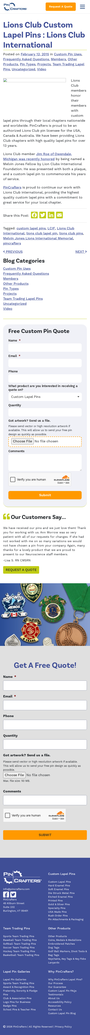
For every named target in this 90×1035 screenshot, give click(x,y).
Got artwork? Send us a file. (29, 421)
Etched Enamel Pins (60, 896)
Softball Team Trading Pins (19, 943)
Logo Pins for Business (16, 1002)
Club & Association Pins (17, 998)
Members (58, 59)
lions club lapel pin (41, 233)
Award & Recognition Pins (18, 987)
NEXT (80, 252)
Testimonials (55, 994)
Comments (16, 451)
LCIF (51, 228)
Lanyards (53, 962)
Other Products (15, 284)
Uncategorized (23, 69)
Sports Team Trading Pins (18, 936)
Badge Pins (10, 1005)
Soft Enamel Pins (58, 889)
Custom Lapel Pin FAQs (62, 990)
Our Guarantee (57, 987)
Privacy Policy (63, 1026)
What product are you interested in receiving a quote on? (42, 388)
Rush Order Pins (58, 915)
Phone (13, 371)
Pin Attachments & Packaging (66, 919)
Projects (44, 64)
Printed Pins (55, 900)
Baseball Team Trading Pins (20, 940)
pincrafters (12, 243)
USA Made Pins (57, 912)
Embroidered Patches (61, 943)
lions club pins (71, 233)
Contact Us (55, 1009)
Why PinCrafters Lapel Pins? (65, 979)
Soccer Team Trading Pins (19, 947)
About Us (53, 998)
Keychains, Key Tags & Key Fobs (67, 958)
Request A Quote (60, 7)
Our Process (55, 983)
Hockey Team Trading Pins (19, 951)
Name (14, 341)
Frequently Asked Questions (26, 59)
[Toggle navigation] (82, 7)
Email (14, 356)
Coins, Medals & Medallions (64, 940)
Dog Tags (53, 947)
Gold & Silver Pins (59, 904)
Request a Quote (21, 570)
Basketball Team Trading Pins (21, 955)
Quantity (14, 405)
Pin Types (27, 64)
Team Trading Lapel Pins (23, 299)
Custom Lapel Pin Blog (62, 1013)
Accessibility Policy (59, 1002)
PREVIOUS (14, 252)
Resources (54, 1005)
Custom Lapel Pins (59, 881)
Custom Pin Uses (67, 54)
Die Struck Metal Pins (61, 893)
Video (41, 69)
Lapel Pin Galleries (14, 979)
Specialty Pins (56, 908)
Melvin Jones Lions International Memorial (38, 238)
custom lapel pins (31, 228)
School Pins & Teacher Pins (19, 1009)
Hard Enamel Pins (59, 885)
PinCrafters (12, 187)
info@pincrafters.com (16, 889)
